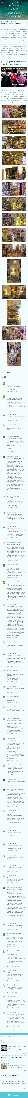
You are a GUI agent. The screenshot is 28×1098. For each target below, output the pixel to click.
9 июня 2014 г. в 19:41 (12, 883)
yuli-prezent (10, 581)
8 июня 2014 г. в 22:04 (12, 507)
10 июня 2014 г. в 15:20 (13, 966)
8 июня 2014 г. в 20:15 (12, 420)
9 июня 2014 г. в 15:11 (12, 734)
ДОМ (2, 1040)
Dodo (8, 414)
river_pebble (10, 718)
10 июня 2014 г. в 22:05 (13, 980)
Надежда (9, 779)
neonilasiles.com (11, 933)
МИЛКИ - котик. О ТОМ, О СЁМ (11, 1058)
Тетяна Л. (9, 670)
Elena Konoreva (11, 542)
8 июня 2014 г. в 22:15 (12, 537)
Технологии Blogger (15, 1095)
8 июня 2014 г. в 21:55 (12, 451)
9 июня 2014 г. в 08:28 (12, 577)
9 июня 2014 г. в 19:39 (12, 861)
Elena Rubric (10, 436)
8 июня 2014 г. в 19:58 (12, 391)
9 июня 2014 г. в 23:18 (12, 929)
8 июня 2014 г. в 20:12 (12, 410)
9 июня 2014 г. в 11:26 (12, 714)
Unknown (9, 996)
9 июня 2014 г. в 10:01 (12, 692)
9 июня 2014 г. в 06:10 (12, 560)
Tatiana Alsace (10, 383)
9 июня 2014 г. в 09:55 (12, 666)
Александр (10, 950)
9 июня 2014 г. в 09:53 (12, 649)
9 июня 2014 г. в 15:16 (12, 760)
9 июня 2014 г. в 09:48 (12, 600)
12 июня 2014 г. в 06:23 (13, 1008)
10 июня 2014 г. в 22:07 (13, 992)
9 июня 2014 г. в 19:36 (12, 850)
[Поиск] (26, 3)
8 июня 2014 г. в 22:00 (12, 492)
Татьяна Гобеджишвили (13, 496)
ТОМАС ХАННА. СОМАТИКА (10, 1075)
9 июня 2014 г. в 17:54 (12, 785)
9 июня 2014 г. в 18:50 (12, 806)
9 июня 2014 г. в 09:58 (12, 682)
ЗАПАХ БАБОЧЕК (14, 4)
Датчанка (9, 396)
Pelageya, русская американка (15, 789)
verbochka (9, 564)
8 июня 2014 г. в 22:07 (12, 522)
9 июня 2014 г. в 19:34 (12, 839)
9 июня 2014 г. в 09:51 (12, 637)
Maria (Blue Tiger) (11, 887)
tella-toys (9, 456)
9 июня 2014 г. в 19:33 (12, 826)
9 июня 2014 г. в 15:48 (12, 775)
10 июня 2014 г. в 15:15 (13, 946)
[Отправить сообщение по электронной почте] (5, 377)
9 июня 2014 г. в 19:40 (12, 871)
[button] (26, 22)
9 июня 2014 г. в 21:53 (12, 919)
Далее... (25, 1053)
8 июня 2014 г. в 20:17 (12, 432)
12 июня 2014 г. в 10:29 (13, 1026)
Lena (8, 738)
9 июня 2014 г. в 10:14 (12, 702)
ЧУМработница (11, 765)
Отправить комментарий (9, 1030)
